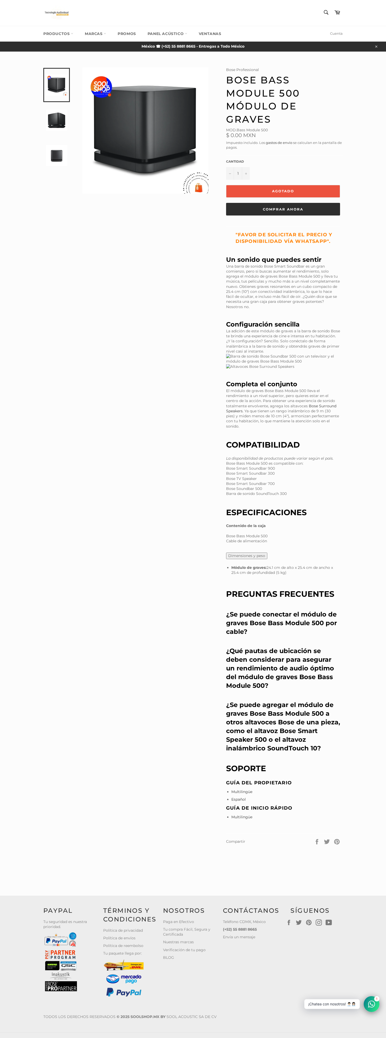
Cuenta (336, 33)
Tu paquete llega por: (122, 953)
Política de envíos (119, 938)
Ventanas (210, 33)
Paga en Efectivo (178, 921)
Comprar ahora (283, 209)
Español (238, 799)
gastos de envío (279, 143)
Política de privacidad (123, 930)
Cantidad (235, 161)
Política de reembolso (123, 945)
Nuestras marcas (178, 942)
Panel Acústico (166, 33)
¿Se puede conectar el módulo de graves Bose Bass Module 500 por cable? (281, 622)
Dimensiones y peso (246, 555)
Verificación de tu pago (184, 949)
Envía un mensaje (239, 937)
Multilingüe (241, 791)
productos (57, 33)
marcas (94, 33)
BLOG (168, 957)
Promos (127, 33)
